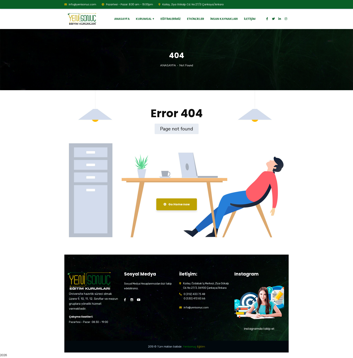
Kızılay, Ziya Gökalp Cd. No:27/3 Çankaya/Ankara (193, 4)
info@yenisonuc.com (82, 4)
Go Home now (179, 204)
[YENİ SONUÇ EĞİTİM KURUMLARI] (82, 19)
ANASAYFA (168, 65)
